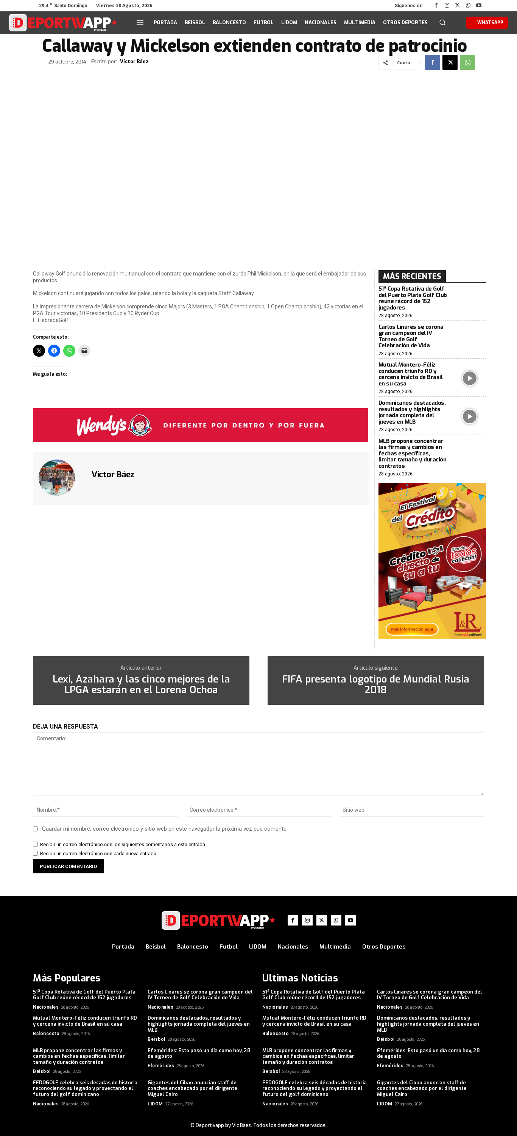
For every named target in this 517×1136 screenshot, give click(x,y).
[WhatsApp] (468, 5)
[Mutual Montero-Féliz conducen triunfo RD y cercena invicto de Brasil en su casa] (470, 378)
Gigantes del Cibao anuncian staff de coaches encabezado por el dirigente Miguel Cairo (192, 1088)
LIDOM (155, 1104)
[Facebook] (436, 5)
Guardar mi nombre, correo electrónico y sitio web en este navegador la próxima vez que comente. (165, 828)
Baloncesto (46, 1033)
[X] (457, 5)
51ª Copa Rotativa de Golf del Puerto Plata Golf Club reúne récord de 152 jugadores (412, 298)
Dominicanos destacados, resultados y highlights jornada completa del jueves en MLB (412, 412)
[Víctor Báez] (61, 478)
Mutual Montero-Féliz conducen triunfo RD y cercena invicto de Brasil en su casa (410, 374)
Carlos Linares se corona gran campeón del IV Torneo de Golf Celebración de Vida (411, 336)
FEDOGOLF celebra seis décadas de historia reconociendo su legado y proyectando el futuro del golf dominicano (85, 1088)
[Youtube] (478, 5)
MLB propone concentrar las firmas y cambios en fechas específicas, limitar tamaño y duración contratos (412, 453)
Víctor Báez (134, 62)
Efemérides (161, 1065)
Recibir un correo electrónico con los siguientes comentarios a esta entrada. (123, 844)
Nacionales (46, 1007)
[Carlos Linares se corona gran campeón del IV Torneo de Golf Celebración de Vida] (470, 340)
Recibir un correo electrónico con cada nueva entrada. (98, 853)
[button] (442, 22)
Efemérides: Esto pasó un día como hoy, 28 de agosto (199, 1053)
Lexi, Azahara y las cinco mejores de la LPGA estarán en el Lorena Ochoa (141, 685)
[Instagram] (447, 5)
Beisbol (156, 1039)
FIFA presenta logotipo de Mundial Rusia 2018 (375, 685)
